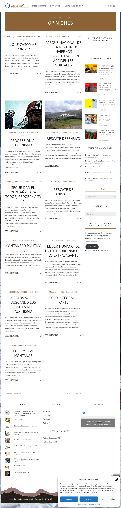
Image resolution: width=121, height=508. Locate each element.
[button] (116, 479)
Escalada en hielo (31, 132)
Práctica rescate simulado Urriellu (105, 84)
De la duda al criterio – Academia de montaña (107, 101)
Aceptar (69, 499)
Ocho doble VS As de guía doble (26, 446)
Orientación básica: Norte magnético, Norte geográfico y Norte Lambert (25, 413)
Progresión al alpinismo (23, 142)
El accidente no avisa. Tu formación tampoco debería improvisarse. (107, 66)
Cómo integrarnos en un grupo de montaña (106, 131)
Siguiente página (73, 394)
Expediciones (13, 292)
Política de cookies (81, 504)
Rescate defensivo (63, 138)
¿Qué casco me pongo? (23, 46)
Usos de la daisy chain (22, 472)
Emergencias (54, 181)
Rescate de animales (63, 191)
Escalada (10, 36)
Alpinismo (50, 36)
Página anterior (14, 394)
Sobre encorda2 (39, 6)
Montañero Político (23, 245)
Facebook (46, 419)
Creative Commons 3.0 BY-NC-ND (40, 499)
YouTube (46, 411)
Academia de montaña (74, 6)
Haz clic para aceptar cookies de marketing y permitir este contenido (98, 422)
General (58, 36)
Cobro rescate (53, 132)
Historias (64, 181)
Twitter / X (47, 423)
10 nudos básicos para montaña (25, 426)
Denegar (88, 499)
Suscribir (92, 247)
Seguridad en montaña (31, 36)
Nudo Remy (18, 419)
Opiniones (18, 36)
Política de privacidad (94, 504)
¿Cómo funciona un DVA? (105, 116)
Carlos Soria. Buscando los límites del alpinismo (23, 305)
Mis (53, 240)
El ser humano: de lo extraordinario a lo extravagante (63, 251)
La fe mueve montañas (23, 353)
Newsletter (55, 6)
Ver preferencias (108, 499)
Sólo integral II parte (63, 300)
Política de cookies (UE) (51, 438)
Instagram (47, 415)
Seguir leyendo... (12, 73)
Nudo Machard (19, 466)
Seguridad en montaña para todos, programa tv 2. (23, 194)
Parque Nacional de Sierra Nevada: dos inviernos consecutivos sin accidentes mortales (63, 53)
